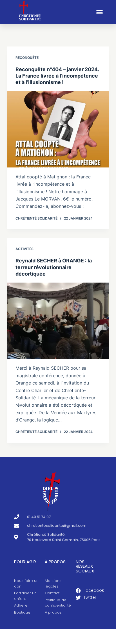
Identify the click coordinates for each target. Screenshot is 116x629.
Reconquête (27, 57)
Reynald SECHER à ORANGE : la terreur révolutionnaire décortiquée (53, 267)
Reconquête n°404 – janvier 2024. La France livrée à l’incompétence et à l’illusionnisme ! (57, 75)
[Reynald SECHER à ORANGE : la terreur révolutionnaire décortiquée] (58, 321)
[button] (99, 12)
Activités (24, 249)
